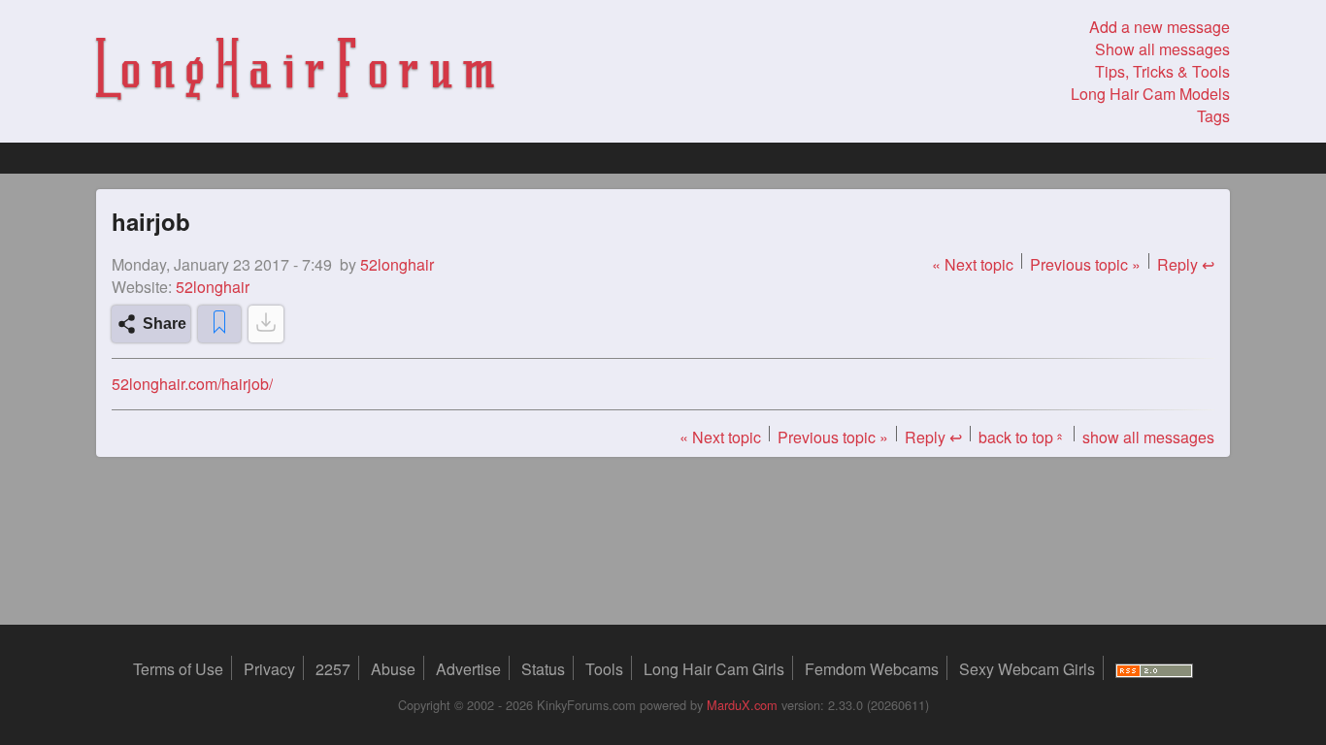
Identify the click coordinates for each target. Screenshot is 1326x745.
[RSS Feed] (1154, 669)
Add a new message (1159, 27)
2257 (332, 669)
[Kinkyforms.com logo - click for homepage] (295, 72)
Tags (1213, 116)
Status (543, 669)
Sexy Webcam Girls (1027, 669)
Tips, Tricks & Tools (1162, 71)
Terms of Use (178, 669)
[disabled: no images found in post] (266, 324)
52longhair (212, 286)
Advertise (468, 669)
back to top (1022, 437)
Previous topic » (1085, 264)
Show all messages (1162, 49)
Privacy (269, 669)
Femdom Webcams (872, 669)
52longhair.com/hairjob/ (192, 384)
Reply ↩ (1185, 264)
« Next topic (972, 264)
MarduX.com (742, 705)
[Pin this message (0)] (219, 324)
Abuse (393, 669)
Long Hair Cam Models (1150, 93)
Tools (604, 669)
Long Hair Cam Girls (714, 669)
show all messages (1148, 437)
